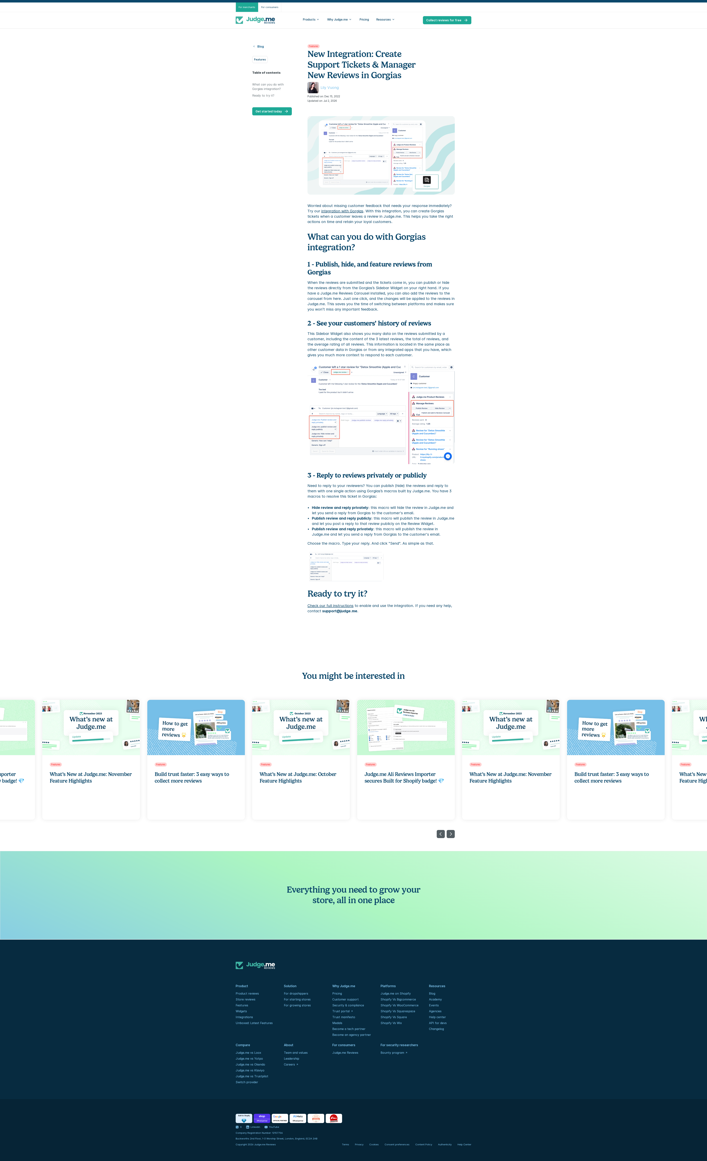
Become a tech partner (348, 1029)
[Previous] (441, 834)
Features (242, 1005)
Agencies (435, 1011)
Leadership (291, 1058)
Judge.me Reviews (345, 1052)
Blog (432, 993)
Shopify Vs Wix (391, 1023)
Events (434, 1005)
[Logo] (255, 20)
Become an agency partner (351, 1035)
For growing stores (297, 1005)
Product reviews (247, 993)
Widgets (241, 1011)
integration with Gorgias (342, 211)
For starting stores (297, 999)
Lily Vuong (330, 87)
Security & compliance (348, 1005)
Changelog (436, 1029)
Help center (437, 1017)
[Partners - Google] (280, 1118)
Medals (337, 1023)
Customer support (345, 999)
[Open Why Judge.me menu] (339, 20)
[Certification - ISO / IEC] (316, 1118)
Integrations (244, 1017)
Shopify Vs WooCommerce (399, 1005)
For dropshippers (296, 993)
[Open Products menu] (311, 20)
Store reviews (245, 999)
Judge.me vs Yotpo (249, 1058)
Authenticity (445, 1144)
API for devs (438, 1023)
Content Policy (423, 1144)
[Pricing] (364, 20)
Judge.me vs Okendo (250, 1064)
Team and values (296, 1052)
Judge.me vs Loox (248, 1052)
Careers (289, 1064)
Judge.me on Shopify (396, 993)
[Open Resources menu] (385, 20)
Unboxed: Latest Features (254, 1023)
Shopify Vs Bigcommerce (398, 999)
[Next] (451, 834)
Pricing (337, 993)
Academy (435, 999)
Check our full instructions (330, 605)
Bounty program (392, 1052)
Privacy (359, 1144)
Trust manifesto (343, 1017)
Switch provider (247, 1082)
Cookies (374, 1144)
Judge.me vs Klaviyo (250, 1070)
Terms (345, 1144)
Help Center (464, 1144)
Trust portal (341, 1011)
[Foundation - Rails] (334, 1118)
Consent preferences (397, 1144)
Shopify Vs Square (394, 1017)
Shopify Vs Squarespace (398, 1011)
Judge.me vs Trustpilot (252, 1076)
